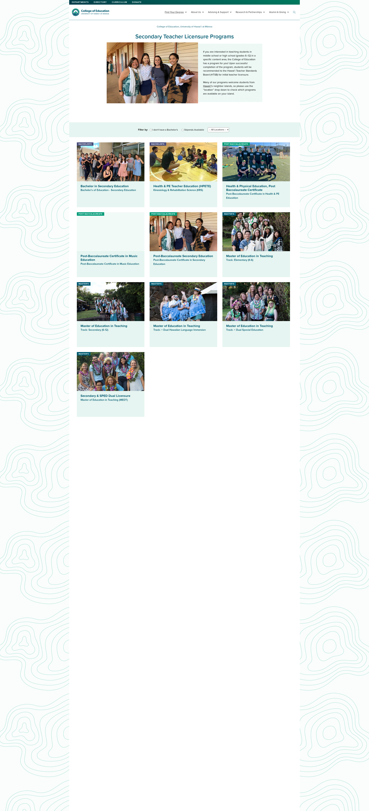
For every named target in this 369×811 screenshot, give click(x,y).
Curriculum (119, 2)
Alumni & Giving (277, 12)
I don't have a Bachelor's (165, 129)
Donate (137, 2)
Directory (100, 2)
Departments (80, 2)
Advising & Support (218, 12)
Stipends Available (194, 129)
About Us (196, 12)
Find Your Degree (174, 12)
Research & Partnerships (249, 12)
